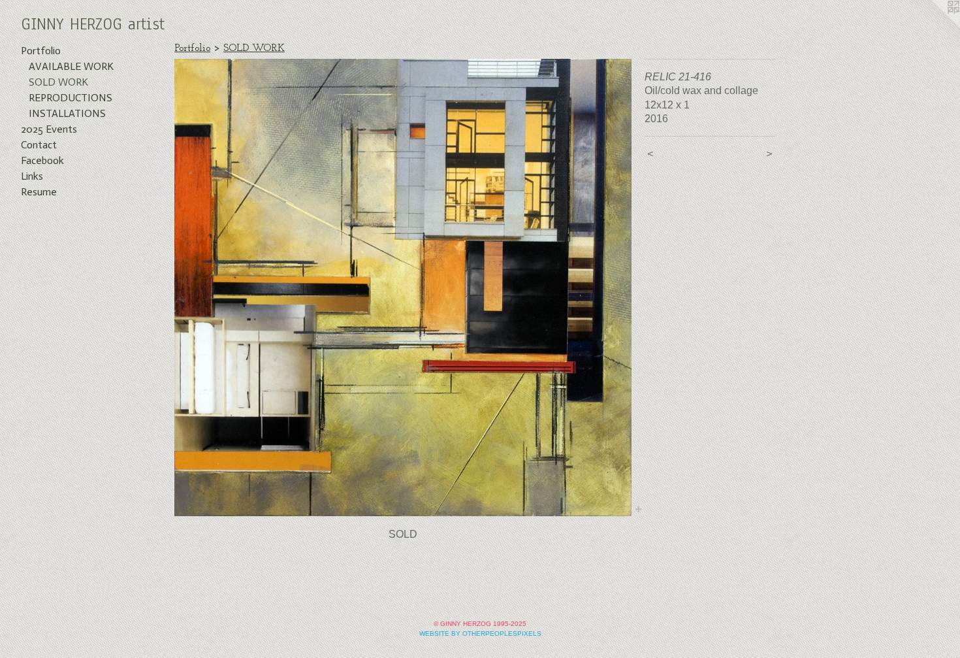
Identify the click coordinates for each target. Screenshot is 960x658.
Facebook (42, 160)
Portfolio (41, 50)
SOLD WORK (58, 82)
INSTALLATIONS (67, 113)
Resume (39, 192)
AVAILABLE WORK (71, 66)
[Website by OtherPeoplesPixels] (934, 26)
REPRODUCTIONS (70, 97)
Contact (39, 145)
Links (32, 176)
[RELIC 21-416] (403, 287)
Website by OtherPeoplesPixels (480, 633)
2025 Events (49, 129)
